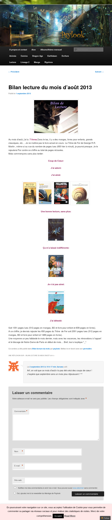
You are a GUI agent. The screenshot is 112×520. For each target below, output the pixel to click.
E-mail (18, 465)
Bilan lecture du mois (41, 348)
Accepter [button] (58, 516)
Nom (18, 451)
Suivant (99, 71)
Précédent (13, 71)
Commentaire (20, 411)
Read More (69, 516)
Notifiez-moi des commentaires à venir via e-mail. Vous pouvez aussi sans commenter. (58, 488)
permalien (87, 348)
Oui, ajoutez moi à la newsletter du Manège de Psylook (38, 493)
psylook (56, 348)
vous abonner (78, 488)
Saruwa (60, 366)
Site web (18, 480)
